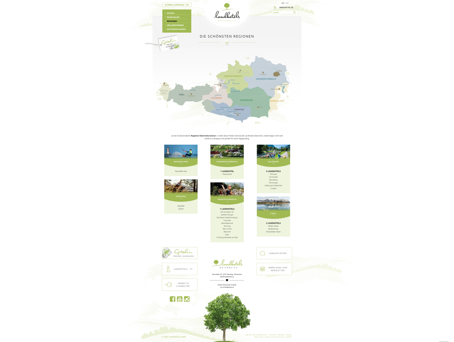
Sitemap (281, 335)
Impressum (258, 337)
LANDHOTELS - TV (183, 269)
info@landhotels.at (227, 276)
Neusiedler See (181, 171)
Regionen (172, 21)
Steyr (227, 234)
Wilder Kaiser (273, 226)
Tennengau (273, 182)
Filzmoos (273, 174)
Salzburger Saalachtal (273, 185)
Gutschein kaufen (176, 29)
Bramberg (273, 179)
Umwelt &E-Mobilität (183, 284)
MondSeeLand (227, 223)
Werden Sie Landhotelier (256, 335)
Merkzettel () (286, 7)
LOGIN (288, 337)
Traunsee (227, 220)
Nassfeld (180, 206)
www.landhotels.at (227, 287)
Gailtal (180, 208)
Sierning (227, 226)
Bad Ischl (227, 231)
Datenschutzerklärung (274, 337)
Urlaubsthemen (175, 25)
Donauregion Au (227, 211)
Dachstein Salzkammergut (227, 217)
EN (287, 3)
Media (288, 335)
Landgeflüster (278, 253)
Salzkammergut (227, 214)
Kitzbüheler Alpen (273, 231)
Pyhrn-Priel (227, 228)
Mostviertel (227, 174)
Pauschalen (173, 17)
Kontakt (272, 335)
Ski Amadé (273, 177)
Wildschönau (273, 228)
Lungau (273, 188)
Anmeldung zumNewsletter (277, 269)
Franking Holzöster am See (227, 237)
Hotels (170, 13)
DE (283, 3)
